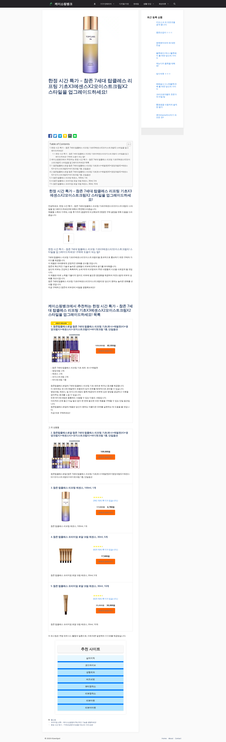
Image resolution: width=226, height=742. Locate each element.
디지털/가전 (124, 4)
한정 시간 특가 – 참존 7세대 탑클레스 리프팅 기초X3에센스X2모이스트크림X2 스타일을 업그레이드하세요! (90, 149)
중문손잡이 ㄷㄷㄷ (164, 32)
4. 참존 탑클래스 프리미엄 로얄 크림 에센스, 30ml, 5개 (74, 181)
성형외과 (90, 672)
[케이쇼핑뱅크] (51, 4)
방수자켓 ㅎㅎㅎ (163, 73)
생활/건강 (147, 4)
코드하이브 (90, 665)
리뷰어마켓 (90, 707)
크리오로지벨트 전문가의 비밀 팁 (166, 95)
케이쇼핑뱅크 (63, 4)
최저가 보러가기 (105, 350)
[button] (174, 4)
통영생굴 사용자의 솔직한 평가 (166, 105)
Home (164, 738)
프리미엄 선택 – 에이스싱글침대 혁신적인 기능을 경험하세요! (73, 722)
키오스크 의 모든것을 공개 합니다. (165, 23)
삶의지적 (90, 658)
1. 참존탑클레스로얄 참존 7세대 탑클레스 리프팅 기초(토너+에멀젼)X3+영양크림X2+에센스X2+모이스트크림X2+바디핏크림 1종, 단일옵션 (89, 167)
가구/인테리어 (106, 4)
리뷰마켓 (90, 700)
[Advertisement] (90, 115)
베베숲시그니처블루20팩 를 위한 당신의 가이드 (166, 86)
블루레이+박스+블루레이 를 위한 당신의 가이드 (166, 55)
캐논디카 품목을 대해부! (165, 64)
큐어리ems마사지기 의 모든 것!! (166, 116)
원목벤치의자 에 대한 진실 (165, 44)
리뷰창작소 (90, 693)
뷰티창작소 (90, 686)
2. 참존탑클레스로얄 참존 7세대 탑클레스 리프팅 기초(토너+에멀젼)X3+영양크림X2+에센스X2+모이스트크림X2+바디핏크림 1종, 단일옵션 (89, 173)
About (170, 738)
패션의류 (162, 4)
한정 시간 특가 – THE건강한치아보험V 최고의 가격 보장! (72, 725)
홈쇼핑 (53, 720)
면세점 (136, 4)
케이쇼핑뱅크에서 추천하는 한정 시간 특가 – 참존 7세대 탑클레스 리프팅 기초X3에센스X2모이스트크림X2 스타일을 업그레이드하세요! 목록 (90, 161)
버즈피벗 (90, 679)
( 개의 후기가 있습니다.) (105, 500)
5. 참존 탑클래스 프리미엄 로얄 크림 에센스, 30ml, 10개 (74, 184)
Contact (178, 738)
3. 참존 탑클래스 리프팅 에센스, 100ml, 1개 (69, 177)
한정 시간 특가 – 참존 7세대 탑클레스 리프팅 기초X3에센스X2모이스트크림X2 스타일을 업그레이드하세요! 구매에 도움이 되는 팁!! (92, 155)
